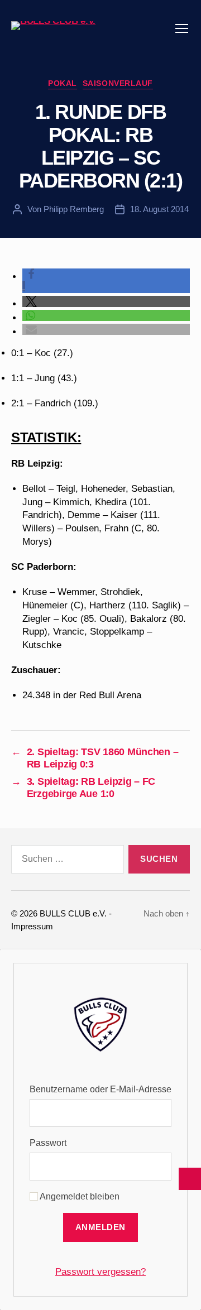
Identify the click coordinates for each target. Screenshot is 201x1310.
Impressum (32, 926)
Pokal (62, 83)
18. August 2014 (159, 209)
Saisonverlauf (118, 83)
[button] (106, 301)
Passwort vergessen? (100, 1271)
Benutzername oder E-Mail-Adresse (100, 1089)
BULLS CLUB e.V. (73, 913)
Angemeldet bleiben (78, 1196)
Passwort (48, 1143)
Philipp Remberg (74, 209)
